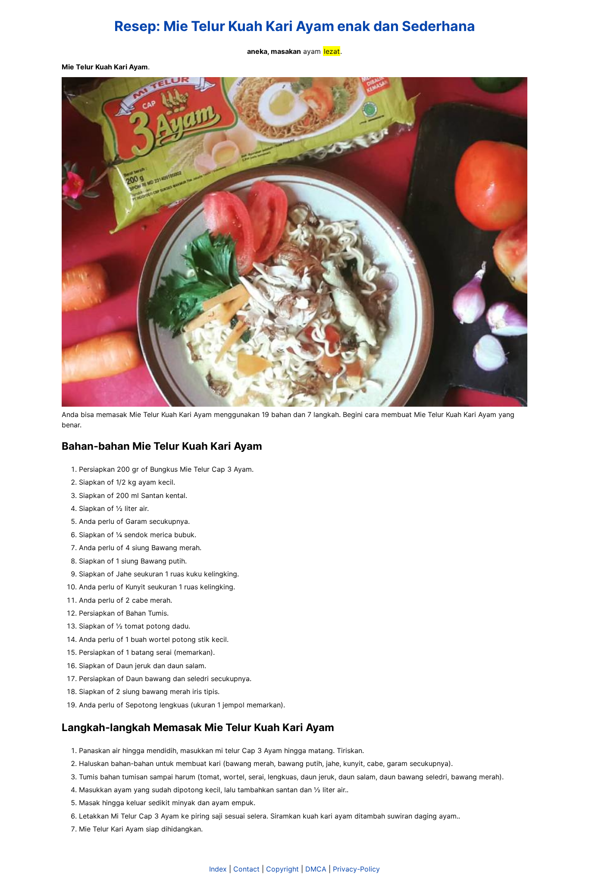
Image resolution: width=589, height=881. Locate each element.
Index (218, 869)
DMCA (315, 869)
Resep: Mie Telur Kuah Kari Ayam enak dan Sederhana (294, 26)
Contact (246, 869)
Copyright (282, 869)
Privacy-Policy (356, 869)
